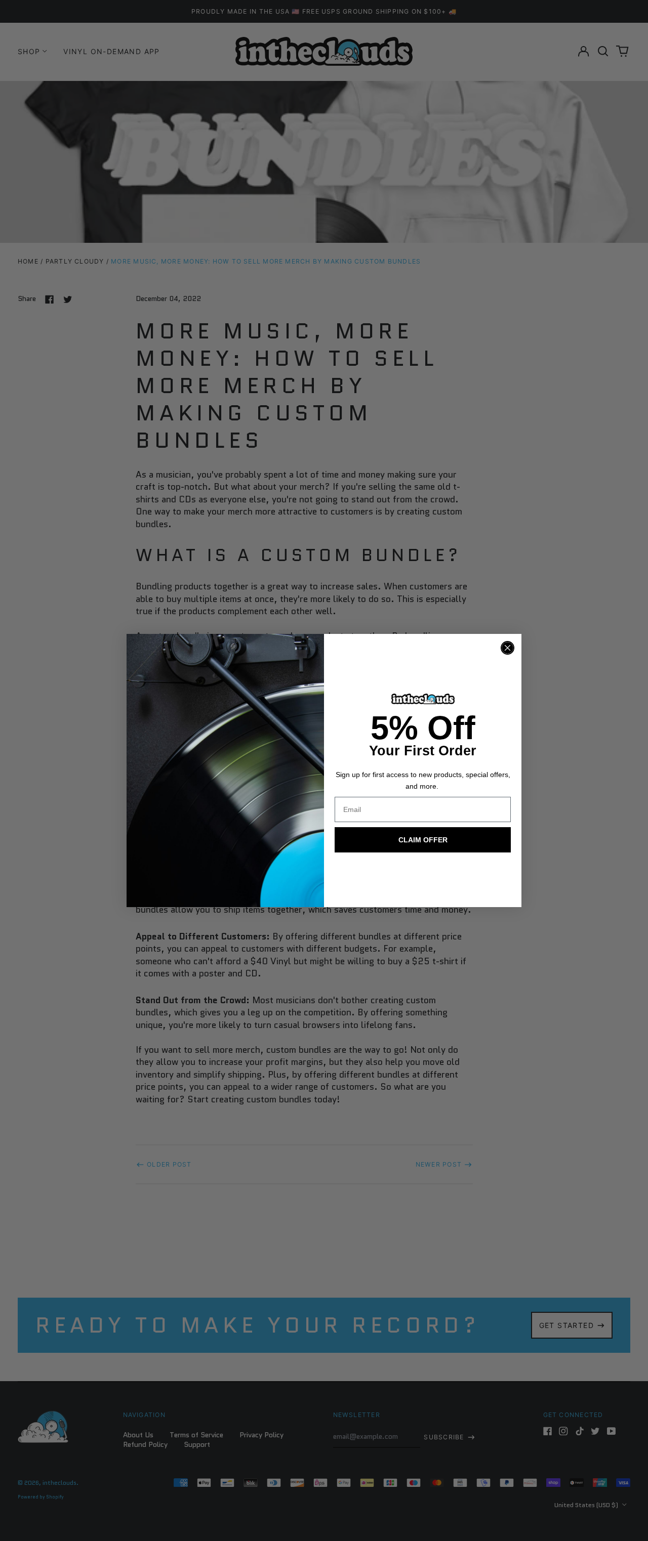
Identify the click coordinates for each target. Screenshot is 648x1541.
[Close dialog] (507, 647)
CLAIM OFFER (423, 840)
